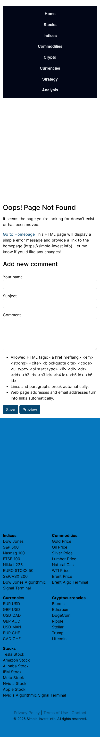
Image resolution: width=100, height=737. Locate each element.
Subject (10, 295)
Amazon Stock (16, 660)
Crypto (50, 57)
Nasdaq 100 (14, 552)
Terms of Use (55, 712)
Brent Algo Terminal (70, 582)
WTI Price (60, 570)
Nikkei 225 (13, 564)
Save (10, 409)
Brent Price (62, 576)
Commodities (50, 46)
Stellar (58, 627)
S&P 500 (11, 547)
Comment (12, 314)
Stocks (50, 24)
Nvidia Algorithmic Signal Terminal (34, 695)
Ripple (57, 621)
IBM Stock (12, 671)
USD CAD (12, 615)
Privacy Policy (27, 712)
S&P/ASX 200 (15, 576)
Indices (50, 35)
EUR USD (11, 603)
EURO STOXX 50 (18, 570)
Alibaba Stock (16, 665)
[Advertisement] (50, 151)
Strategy (50, 79)
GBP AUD (11, 621)
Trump (58, 632)
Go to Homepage (19, 234)
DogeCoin (61, 615)
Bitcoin (58, 603)
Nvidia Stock (14, 683)
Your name (13, 276)
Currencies (50, 68)
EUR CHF (11, 632)
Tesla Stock (13, 654)
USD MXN (12, 627)
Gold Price (61, 541)
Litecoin (59, 638)
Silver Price (62, 552)
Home (50, 13)
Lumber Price (64, 558)
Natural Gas (63, 564)
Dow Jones (13, 541)
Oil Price (59, 547)
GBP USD (11, 609)
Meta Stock (13, 677)
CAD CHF (12, 638)
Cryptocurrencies (69, 597)
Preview (30, 409)
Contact (79, 712)
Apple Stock (14, 689)
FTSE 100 (11, 558)
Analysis (50, 90)
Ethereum (60, 609)
